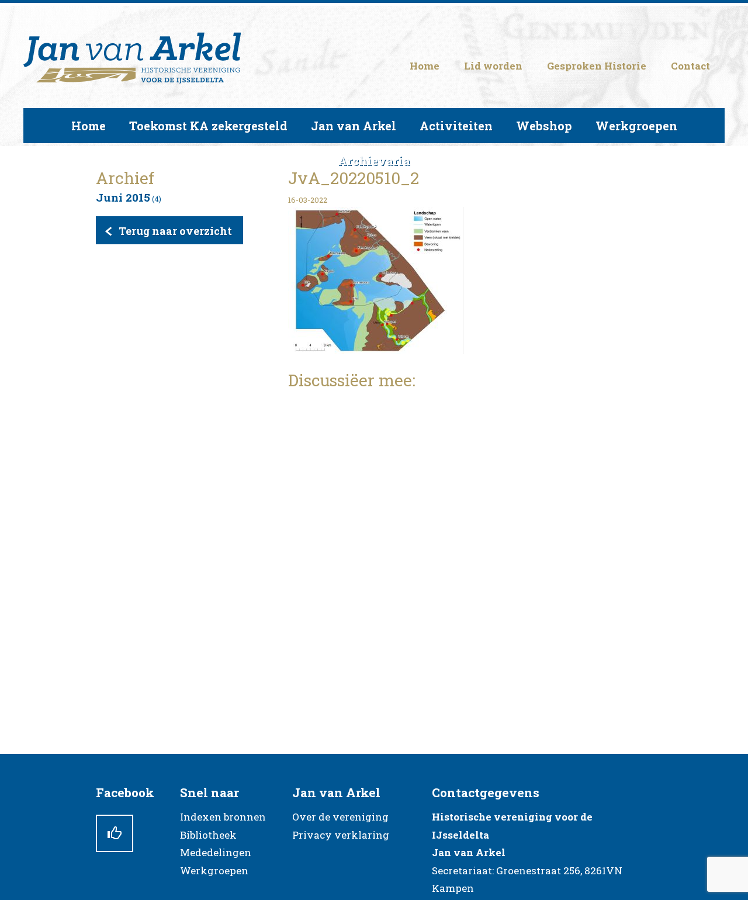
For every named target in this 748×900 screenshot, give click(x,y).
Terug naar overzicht (175, 231)
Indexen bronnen (223, 816)
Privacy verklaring (340, 835)
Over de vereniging (340, 816)
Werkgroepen (214, 870)
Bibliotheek (208, 835)
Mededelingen (215, 852)
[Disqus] (470, 547)
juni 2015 (123, 197)
